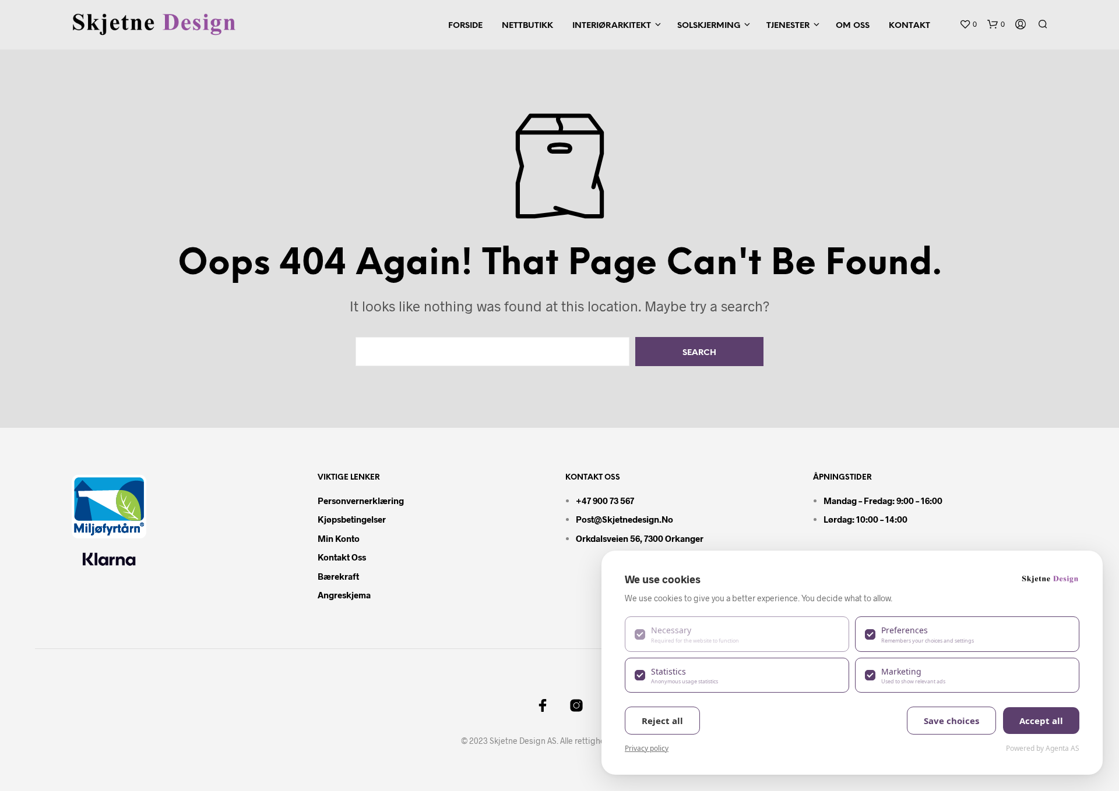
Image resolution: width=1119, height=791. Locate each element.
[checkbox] (737, 633)
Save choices (951, 720)
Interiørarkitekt (611, 26)
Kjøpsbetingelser (352, 519)
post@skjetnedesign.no (624, 519)
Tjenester (788, 26)
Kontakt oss (342, 557)
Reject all (662, 720)
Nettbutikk (527, 26)
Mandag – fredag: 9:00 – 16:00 (883, 500)
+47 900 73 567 (605, 500)
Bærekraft (338, 576)
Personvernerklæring (361, 500)
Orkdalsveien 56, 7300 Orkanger (639, 538)
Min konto (339, 538)
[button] (968, 24)
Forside (465, 26)
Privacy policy (646, 748)
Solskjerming (708, 26)
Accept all (1041, 720)
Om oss (853, 26)
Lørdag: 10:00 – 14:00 (865, 519)
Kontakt (909, 26)
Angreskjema (344, 595)
